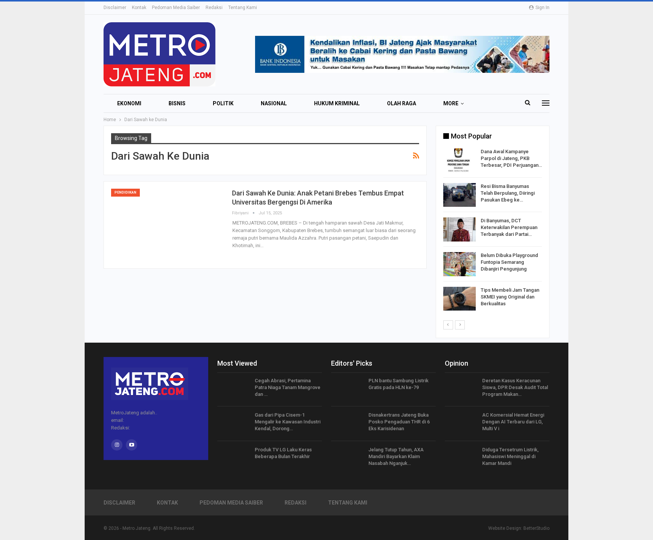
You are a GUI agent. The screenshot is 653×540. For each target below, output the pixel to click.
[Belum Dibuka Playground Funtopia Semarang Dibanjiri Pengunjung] (459, 264)
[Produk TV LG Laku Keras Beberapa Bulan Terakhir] (233, 458)
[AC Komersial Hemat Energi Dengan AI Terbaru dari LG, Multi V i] (461, 424)
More (450, 103)
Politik (223, 103)
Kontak (139, 7)
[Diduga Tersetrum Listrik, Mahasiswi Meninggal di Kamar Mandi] (461, 458)
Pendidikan (125, 192)
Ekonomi (129, 103)
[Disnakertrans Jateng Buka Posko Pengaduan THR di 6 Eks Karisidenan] (347, 424)
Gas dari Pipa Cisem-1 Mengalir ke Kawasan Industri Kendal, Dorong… (287, 421)
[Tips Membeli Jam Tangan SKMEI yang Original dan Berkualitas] (459, 299)
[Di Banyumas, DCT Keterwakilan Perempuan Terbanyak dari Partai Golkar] (459, 229)
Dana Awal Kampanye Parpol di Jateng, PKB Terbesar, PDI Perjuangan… (511, 158)
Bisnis (177, 103)
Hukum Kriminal (337, 103)
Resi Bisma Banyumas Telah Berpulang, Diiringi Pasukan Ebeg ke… (508, 193)
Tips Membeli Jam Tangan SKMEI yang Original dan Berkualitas (510, 296)
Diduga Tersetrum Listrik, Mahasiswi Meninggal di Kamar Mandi (510, 456)
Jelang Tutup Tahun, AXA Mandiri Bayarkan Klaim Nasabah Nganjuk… (396, 456)
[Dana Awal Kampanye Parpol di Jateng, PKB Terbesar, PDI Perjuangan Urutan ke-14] (459, 160)
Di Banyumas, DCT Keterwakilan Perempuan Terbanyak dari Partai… (509, 227)
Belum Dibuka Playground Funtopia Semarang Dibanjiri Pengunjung (509, 262)
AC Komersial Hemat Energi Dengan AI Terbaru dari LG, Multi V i (513, 421)
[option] (492, 230)
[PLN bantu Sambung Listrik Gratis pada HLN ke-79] (347, 389)
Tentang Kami (242, 7)
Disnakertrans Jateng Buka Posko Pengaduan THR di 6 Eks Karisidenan (399, 421)
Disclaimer (115, 7)
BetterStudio (536, 528)
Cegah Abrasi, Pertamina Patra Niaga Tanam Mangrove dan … (287, 387)
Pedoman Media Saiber (176, 7)
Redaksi (214, 7)
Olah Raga (401, 103)
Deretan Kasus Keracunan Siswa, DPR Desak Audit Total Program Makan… (515, 387)
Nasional (274, 103)
